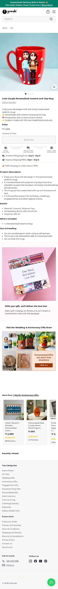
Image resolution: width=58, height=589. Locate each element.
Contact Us (7, 543)
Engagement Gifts (10, 485)
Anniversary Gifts (9, 481)
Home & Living (8, 500)
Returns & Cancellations (12, 536)
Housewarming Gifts (11, 489)
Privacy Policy (8, 540)
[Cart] (48, 12)
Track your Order (9, 522)
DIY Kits (5, 474)
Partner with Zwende (11, 525)
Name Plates (8, 471)
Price (5, 124)
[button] (13, 439)
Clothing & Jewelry (10, 503)
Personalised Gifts (10, 492)
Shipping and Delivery (12, 533)
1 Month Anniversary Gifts (26, 395)
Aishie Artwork (9, 102)
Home (4, 28)
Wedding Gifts (8, 478)
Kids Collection (8, 496)
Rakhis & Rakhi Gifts (11, 511)
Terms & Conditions (10, 529)
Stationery (6, 507)
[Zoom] (54, 87)
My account (7, 547)
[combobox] (29, 19)
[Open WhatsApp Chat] (51, 582)
